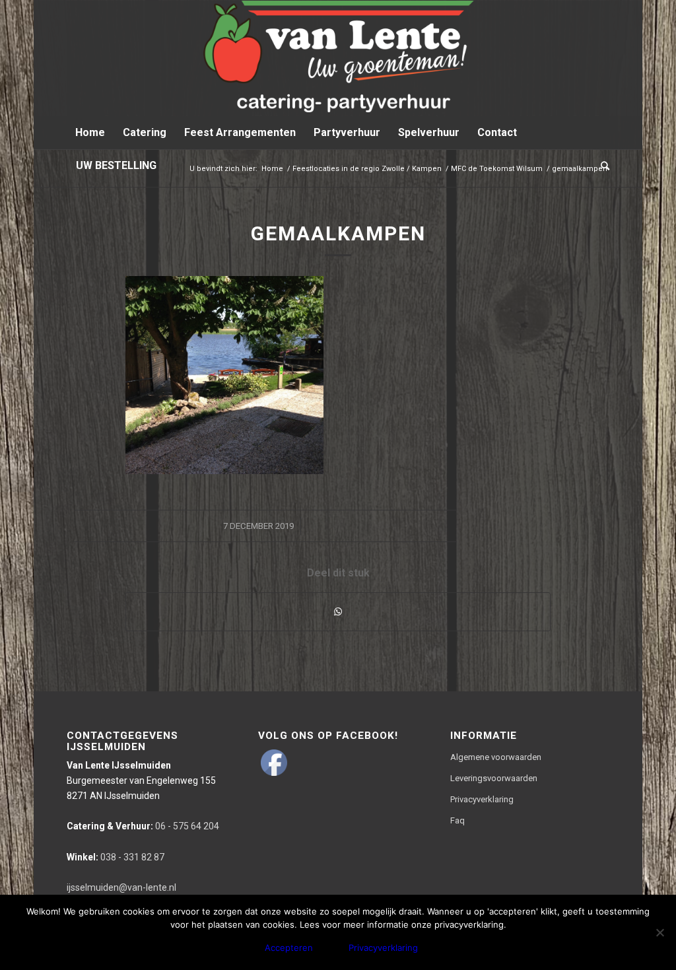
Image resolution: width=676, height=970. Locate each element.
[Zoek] (600, 165)
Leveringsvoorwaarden (493, 778)
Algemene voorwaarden (495, 757)
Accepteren (289, 947)
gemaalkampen (338, 233)
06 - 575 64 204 (143, 826)
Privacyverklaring (482, 799)
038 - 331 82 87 (115, 857)
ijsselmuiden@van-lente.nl (121, 887)
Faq (457, 820)
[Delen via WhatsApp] (338, 612)
